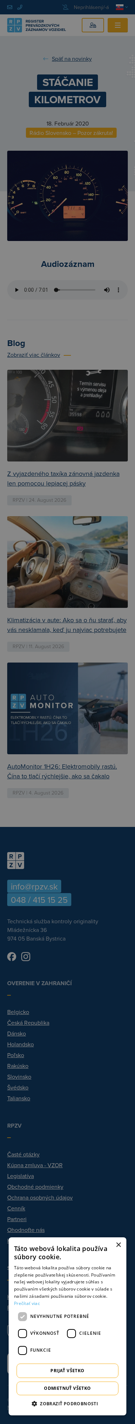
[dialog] (67, 1326)
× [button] (118, 1245)
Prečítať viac (27, 1303)
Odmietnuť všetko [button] (67, 1388)
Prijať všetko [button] (67, 1371)
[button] (67, 1403)
